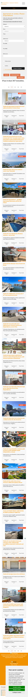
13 (15, 87)
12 (11, 87)
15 (21, 87)
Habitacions (5, 38)
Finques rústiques (17, 68)
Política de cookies (17, 683)
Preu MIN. (5, 43)
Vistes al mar (8, 61)
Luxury (6, 65)
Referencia (5, 53)
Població (5, 24)
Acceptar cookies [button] (17, 687)
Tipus (4, 33)
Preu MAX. (5, 48)
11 (8, 87)
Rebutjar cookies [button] (17, 689)
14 (18, 87)
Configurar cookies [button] (17, 692)
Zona (4, 29)
